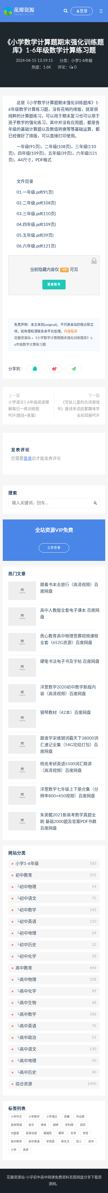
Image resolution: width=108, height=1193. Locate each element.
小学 (13, 1150)
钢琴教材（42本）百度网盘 (65, 713)
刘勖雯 (15, 1133)
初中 (91, 1141)
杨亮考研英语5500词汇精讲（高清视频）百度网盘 (66, 767)
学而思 (50, 1141)
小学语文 (51, 1116)
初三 (79, 1141)
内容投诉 (70, 331)
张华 (31, 1125)
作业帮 (80, 1116)
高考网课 (16, 1125)
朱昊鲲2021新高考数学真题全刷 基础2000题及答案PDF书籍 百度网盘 (68, 821)
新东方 (65, 1141)
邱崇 (83, 1125)
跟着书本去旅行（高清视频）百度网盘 (69, 588)
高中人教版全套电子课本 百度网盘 (69, 613)
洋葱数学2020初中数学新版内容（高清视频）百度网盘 (68, 690)
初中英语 (34, 1141)
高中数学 (16, 1141)
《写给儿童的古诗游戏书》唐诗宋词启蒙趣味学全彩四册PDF (78, 409)
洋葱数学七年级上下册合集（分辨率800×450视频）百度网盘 (69, 792)
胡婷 (55, 1125)
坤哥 (43, 1125)
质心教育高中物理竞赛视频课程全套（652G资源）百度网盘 (69, 639)
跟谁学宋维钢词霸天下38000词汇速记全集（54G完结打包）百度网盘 (69, 745)
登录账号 (54, 284)
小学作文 (16, 1116)
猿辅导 (47, 1133)
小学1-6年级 (81, 61)
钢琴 (61, 1133)
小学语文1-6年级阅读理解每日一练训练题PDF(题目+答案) (28, 409)
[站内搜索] (65, 11)
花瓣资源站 (22, 338)
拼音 (85, 1133)
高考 (26, 1150)
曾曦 (67, 1116)
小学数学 (34, 1116)
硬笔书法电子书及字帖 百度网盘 (69, 661)
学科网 (69, 1125)
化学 (73, 1133)
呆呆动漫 (31, 1133)
